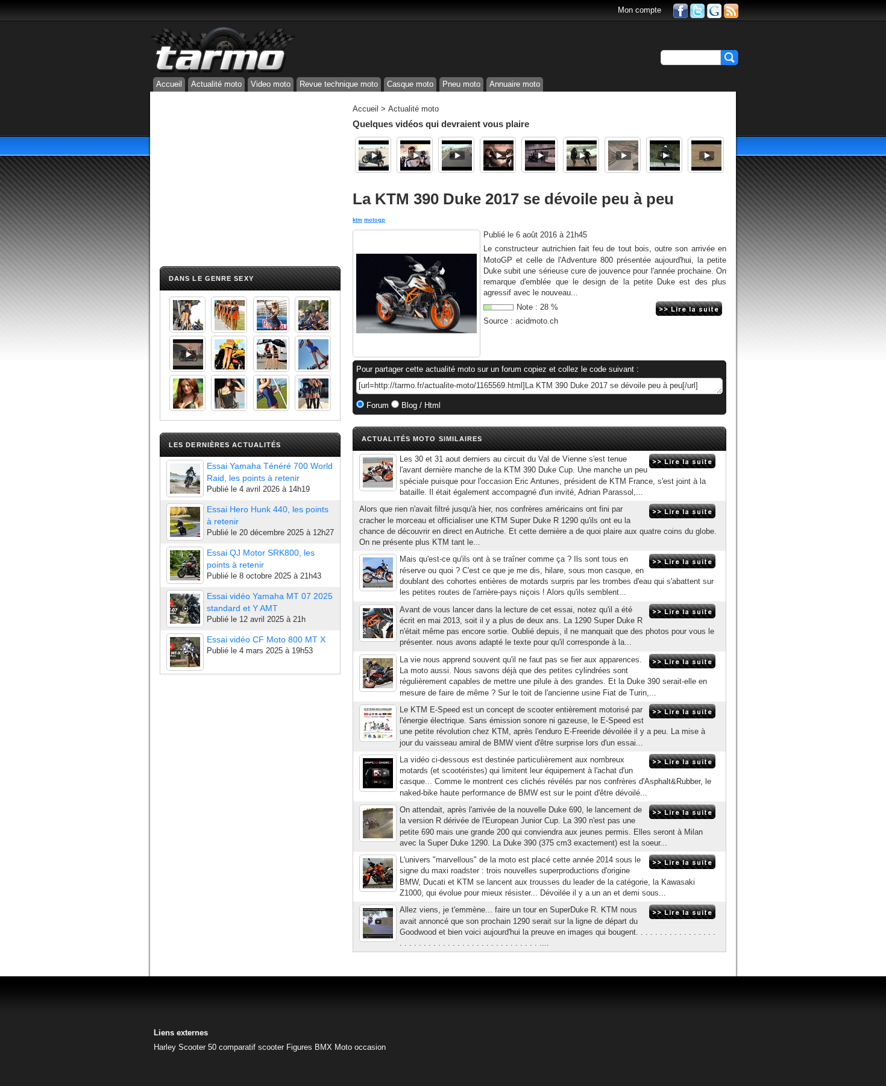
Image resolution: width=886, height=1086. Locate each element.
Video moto (271, 84)
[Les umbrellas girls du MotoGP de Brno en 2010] (271, 354)
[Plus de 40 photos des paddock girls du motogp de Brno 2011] (271, 393)
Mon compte (639, 9)
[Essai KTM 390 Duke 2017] (378, 673)
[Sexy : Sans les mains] (313, 315)
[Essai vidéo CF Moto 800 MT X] (185, 652)
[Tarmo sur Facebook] (680, 9)
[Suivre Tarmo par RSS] (731, 9)
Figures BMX (309, 1047)
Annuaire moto (514, 84)
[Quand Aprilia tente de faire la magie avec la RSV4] (539, 155)
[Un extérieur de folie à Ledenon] (456, 155)
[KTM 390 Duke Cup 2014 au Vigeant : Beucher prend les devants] (378, 472)
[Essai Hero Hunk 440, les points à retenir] (185, 522)
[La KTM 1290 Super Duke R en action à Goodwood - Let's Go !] (378, 773)
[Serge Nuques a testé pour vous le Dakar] (581, 155)
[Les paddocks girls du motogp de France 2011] (313, 393)
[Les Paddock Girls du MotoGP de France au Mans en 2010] (187, 393)
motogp (374, 220)
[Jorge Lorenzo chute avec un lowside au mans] (706, 155)
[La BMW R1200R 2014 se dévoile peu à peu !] (378, 723)
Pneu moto (461, 84)
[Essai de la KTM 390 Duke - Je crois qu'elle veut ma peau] (378, 623)
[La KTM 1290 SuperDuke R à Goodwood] (378, 923)
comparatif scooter (251, 1047)
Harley (165, 1047)
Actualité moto (216, 84)
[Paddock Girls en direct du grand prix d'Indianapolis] (271, 315)
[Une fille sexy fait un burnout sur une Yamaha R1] (187, 354)
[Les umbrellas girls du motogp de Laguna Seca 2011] (313, 354)
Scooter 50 (197, 1047)
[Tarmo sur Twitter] (697, 9)
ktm (357, 220)
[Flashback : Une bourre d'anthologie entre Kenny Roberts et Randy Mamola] (623, 155)
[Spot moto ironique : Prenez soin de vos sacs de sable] (498, 155)
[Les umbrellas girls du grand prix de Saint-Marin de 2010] (229, 315)
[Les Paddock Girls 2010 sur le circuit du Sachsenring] (187, 315)
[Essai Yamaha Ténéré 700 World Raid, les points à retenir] (185, 478)
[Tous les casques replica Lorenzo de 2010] (415, 155)
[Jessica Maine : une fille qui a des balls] (373, 155)
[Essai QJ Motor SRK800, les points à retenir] (185, 565)
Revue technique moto (339, 84)
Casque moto (410, 84)
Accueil (169, 84)
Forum (376, 405)
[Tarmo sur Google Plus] (714, 9)
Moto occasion (360, 1047)
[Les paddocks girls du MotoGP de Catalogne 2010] (229, 354)
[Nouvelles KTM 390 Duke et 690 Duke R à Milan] (378, 823)
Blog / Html (420, 405)
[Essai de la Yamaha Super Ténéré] (664, 155)
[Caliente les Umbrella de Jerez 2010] (229, 393)
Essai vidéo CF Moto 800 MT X (266, 639)
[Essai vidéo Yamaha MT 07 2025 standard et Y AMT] (185, 608)
